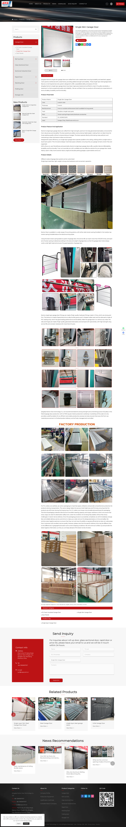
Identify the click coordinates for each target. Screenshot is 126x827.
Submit (56, 680)
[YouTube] (85, 796)
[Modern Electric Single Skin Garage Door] (17, 105)
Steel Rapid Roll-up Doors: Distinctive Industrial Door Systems (22, 773)
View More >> (18, 728)
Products (46, 4)
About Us (38, 4)
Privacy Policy (91, 824)
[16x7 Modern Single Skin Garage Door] (23, 708)
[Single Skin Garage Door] (48, 63)
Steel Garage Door (99, 723)
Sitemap (79, 824)
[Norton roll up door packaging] (49, 757)
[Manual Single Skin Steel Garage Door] (17, 113)
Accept (26, 823)
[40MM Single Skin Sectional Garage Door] (49, 708)
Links (75, 824)
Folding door (19, 89)
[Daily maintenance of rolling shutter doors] (76, 754)
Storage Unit (19, 95)
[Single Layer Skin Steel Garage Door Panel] (76, 708)
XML (86, 824)
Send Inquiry (72, 4)
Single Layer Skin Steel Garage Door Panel (73, 724)
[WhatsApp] (92, 796)
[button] (13, 714)
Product (98, 824)
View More (18, 140)
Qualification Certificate (47, 800)
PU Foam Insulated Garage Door (24, 48)
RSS (83, 824)
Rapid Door (18, 77)
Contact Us (83, 4)
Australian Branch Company (48, 803)
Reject (18, 823)
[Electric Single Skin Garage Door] (17, 130)
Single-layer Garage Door (49, 623)
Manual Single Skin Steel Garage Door (28, 114)
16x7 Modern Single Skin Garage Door (22, 724)
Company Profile (45, 793)
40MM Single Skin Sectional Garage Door (49, 724)
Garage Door (30, 19)
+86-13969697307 (23, 665)
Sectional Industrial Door (23, 71)
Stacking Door (19, 83)
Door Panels (19, 53)
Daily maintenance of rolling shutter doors (75, 767)
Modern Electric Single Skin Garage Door (29, 105)
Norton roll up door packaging (46, 773)
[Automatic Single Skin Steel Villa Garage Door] (17, 122)
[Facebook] (82, 796)
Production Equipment (47, 796)
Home (31, 4)
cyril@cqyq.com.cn (23, 672)
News (54, 4)
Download (62, 4)
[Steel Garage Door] (102, 708)
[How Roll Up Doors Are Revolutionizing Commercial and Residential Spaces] (102, 749)
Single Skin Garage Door (42, 19)
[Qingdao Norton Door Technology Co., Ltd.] (6, 4)
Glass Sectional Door (22, 65)
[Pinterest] (89, 796)
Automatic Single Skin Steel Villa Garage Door (29, 122)
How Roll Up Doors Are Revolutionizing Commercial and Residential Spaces (102, 757)
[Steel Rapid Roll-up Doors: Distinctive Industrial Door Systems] (23, 757)
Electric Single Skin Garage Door (29, 131)
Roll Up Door (19, 59)
